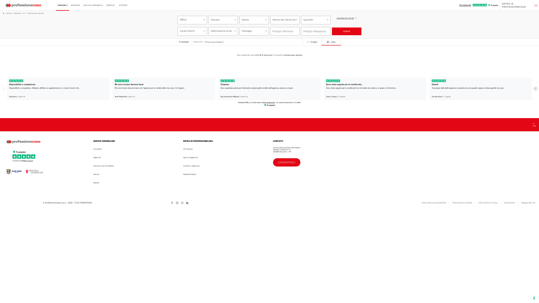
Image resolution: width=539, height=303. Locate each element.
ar (24, 13)
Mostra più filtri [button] (345, 18)
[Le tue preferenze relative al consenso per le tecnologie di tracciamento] (534, 298)
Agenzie (97, 157)
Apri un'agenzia (190, 157)
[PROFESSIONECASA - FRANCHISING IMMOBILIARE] (23, 142)
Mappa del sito (528, 202)
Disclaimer (509, 202)
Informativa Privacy (488, 202)
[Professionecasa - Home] (23, 5)
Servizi (96, 174)
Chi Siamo (188, 149)
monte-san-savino (35, 13)
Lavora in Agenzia (191, 166)
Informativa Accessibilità (434, 202)
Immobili (97, 149)
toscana (17, 13)
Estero (96, 183)
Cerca (346, 31)
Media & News (189, 174)
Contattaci (286, 162)
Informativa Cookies (462, 202)
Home (9, 13)
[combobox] (192, 20)
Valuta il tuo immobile (103, 166)
